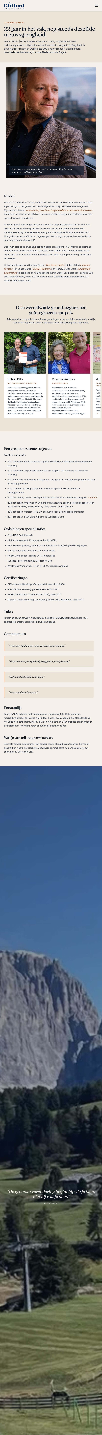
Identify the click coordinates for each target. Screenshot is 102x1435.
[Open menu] (96, 5)
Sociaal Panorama (41, 269)
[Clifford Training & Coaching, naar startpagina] (14, 5)
